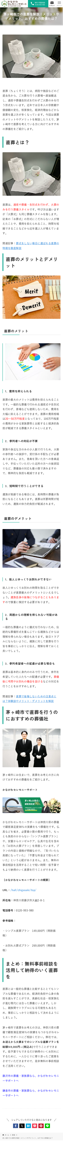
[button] (15, 1126)
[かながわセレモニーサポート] (14, 3)
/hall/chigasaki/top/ (23, 890)
